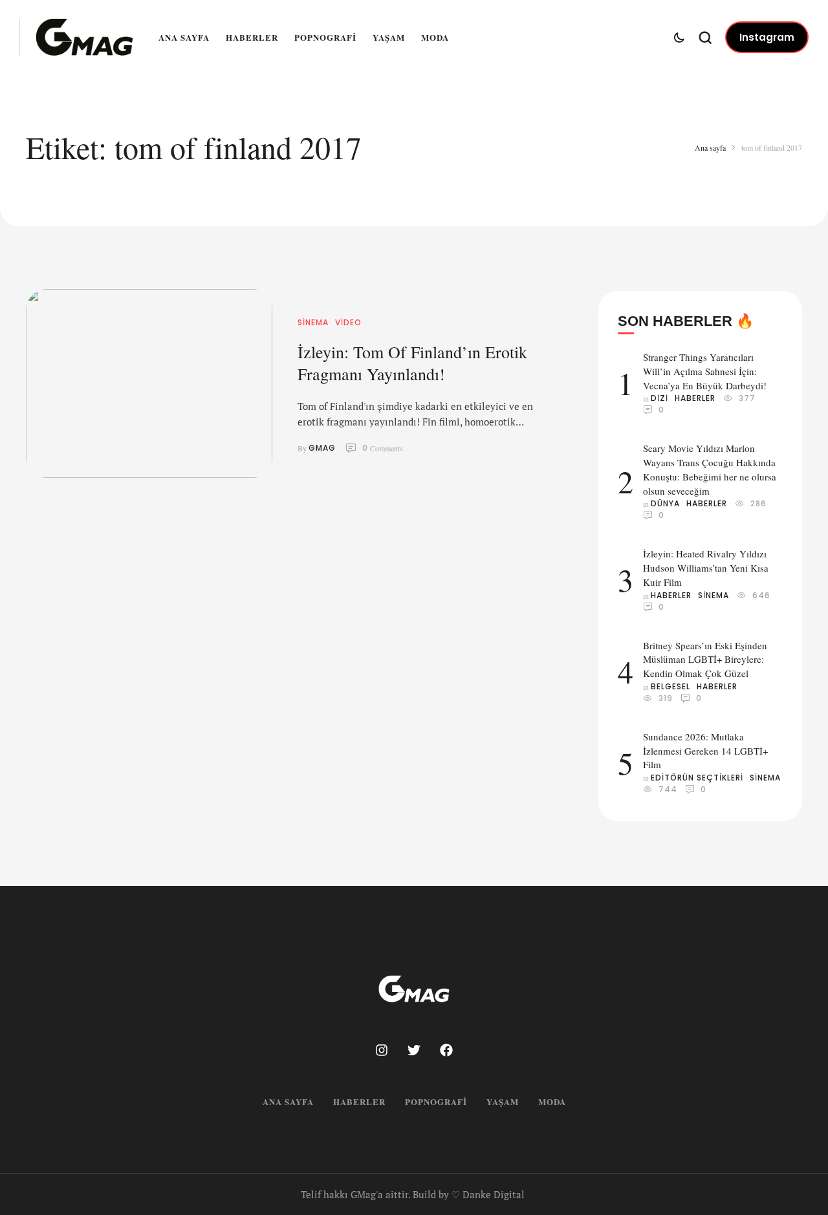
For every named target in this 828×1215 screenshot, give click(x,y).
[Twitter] (414, 1050)
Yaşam (389, 37)
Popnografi (325, 37)
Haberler (252, 37)
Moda (435, 37)
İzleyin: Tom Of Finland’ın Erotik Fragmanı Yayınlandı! (412, 363)
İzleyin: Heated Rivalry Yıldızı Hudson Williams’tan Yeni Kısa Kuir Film (705, 567)
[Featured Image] (149, 383)
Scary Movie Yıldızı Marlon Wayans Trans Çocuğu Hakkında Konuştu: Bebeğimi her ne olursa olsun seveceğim (709, 469)
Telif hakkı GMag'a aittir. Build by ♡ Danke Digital (413, 1194)
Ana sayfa (184, 37)
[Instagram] (381, 1050)
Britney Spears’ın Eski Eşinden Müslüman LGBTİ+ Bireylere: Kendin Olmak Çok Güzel (705, 659)
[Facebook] (446, 1050)
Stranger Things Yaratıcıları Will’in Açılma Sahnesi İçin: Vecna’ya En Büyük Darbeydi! (705, 371)
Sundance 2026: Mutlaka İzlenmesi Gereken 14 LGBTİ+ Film (705, 750)
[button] (767, 37)
